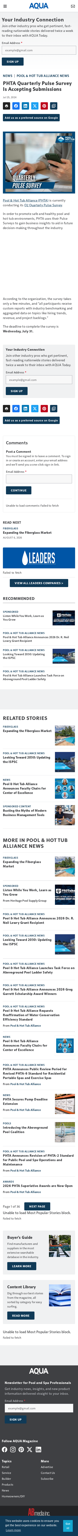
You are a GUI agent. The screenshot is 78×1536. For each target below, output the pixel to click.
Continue (18, 490)
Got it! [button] (68, 1526)
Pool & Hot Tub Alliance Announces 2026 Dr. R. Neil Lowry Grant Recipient (36, 639)
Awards (8, 1181)
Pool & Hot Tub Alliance (25, 1025)
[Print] (6, 106)
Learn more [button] (13, 1530)
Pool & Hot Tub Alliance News (43, 75)
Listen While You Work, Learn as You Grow (23, 617)
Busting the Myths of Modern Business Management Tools (24, 813)
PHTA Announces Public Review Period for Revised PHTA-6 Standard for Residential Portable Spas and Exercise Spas (35, 1073)
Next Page (37, 1206)
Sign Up (13, 61)
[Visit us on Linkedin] (38, 1449)
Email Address (12, 42)
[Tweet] (34, 106)
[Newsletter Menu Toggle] (73, 5)
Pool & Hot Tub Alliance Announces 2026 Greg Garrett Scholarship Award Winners (38, 991)
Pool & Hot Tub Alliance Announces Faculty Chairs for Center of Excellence (24, 788)
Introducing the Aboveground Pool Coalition (25, 1130)
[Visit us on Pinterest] (21, 1449)
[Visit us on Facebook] (4, 1449)
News (7, 75)
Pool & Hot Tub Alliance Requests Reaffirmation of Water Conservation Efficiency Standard (31, 1015)
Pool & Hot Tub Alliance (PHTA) (26, 200)
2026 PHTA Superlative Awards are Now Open (38, 1186)
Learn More (21, 1266)
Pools (7, 1123)
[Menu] (5, 5)
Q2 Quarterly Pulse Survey (43, 205)
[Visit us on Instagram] (13, 1449)
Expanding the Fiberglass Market (27, 533)
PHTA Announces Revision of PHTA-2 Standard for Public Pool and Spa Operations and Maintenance (38, 1160)
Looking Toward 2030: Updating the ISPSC (24, 656)
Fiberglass (10, 528)
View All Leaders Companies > (39, 583)
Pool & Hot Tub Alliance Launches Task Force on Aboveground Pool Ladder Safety (33, 677)
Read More (21, 1315)
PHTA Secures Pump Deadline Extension (25, 1101)
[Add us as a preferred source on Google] (53, 106)
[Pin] (44, 106)
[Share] (16, 106)
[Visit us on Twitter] (30, 1449)
